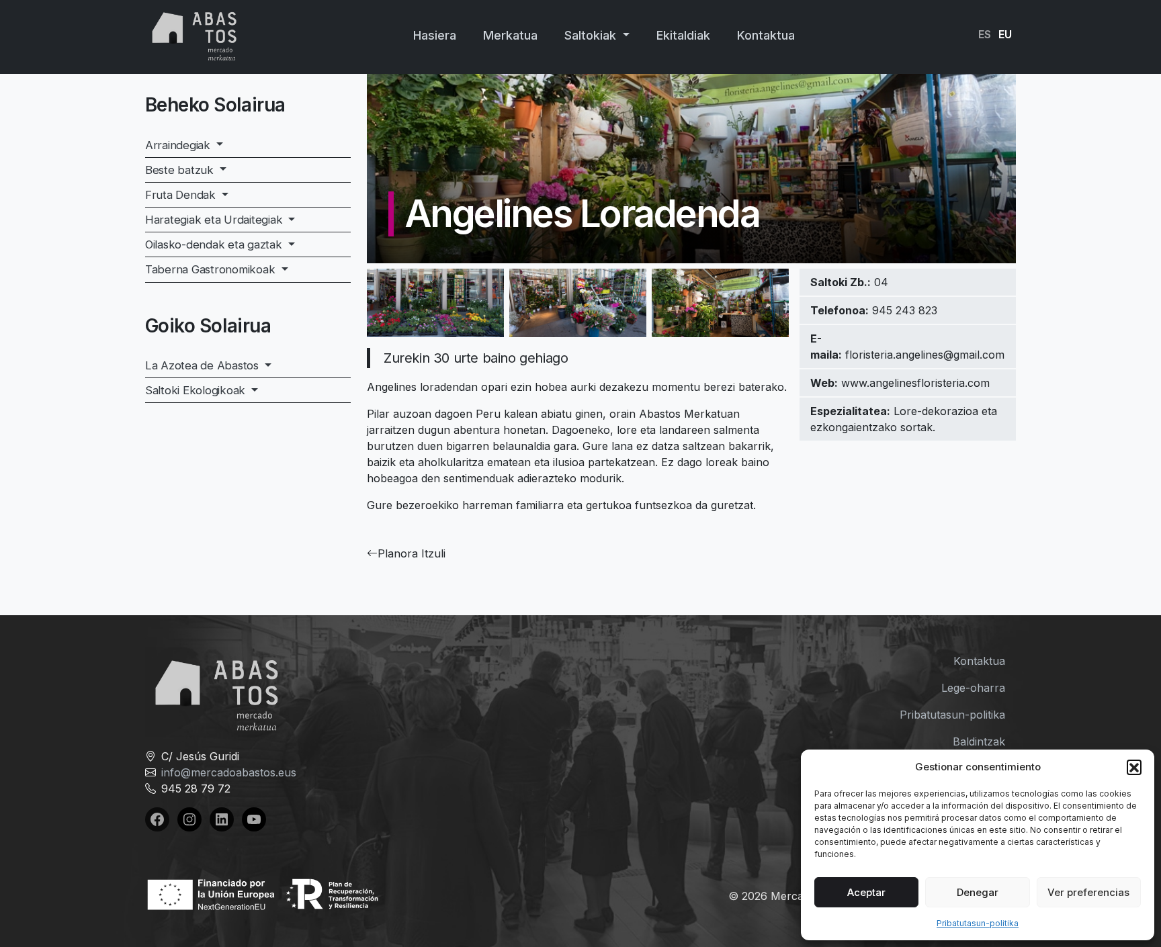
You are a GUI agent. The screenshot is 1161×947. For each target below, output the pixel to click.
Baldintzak (979, 741)
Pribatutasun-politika (978, 923)
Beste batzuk (181, 170)
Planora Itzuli (411, 553)
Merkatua (510, 35)
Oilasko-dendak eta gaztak (215, 244)
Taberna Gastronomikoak (211, 269)
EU (1005, 34)
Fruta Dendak (182, 194)
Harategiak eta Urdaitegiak (215, 219)
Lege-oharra (973, 687)
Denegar (977, 892)
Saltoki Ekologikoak (197, 390)
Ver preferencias (1088, 892)
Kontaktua (766, 35)
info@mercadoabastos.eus (228, 772)
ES (984, 34)
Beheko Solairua (215, 104)
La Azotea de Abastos (203, 365)
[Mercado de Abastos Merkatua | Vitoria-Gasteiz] (194, 34)
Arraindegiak (179, 145)
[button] (1134, 767)
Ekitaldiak (683, 35)
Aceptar (866, 892)
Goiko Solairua (208, 325)
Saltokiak (591, 35)
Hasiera (434, 35)
